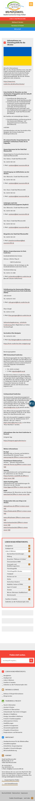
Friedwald (10, 574)
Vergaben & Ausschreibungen (13, 748)
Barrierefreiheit (6, 793)
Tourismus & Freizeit (17, 25)
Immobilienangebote (10, 743)
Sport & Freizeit (12, 587)
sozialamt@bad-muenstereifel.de (19, 165)
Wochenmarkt (11, 595)
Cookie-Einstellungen (16, 798)
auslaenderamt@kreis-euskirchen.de (19, 276)
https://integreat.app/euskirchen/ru (15, 440)
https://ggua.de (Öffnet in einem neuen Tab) (17, 487)
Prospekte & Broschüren (11, 730)
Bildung (9, 556)
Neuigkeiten (9, 546)
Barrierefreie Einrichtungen (15, 554)
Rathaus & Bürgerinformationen (13, 694)
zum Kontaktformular (11, 783)
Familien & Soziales (11, 599)
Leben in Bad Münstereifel (17, 19)
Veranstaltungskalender (11, 728)
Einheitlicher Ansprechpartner (13, 746)
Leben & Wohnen (10, 551)
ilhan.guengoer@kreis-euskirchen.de (19, 315)
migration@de (18, 371)
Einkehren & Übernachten (12, 709)
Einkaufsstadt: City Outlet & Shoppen (15, 712)
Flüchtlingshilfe (12, 568)
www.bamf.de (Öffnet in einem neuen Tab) (16, 494)
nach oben (27, 798)
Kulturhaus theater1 (13, 582)
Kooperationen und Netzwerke (13, 732)
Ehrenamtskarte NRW (14, 562)
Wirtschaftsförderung (10, 750)
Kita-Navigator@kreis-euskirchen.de (19, 340)
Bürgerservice (8, 696)
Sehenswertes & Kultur (11, 721)
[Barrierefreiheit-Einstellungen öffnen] (32, 403)
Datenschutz (16, 793)
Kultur (9, 579)
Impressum (24, 793)
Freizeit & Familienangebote (12, 719)
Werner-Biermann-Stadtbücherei (17, 592)
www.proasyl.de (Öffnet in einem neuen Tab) (17, 457)
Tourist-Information (10, 705)
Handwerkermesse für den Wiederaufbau (16, 741)
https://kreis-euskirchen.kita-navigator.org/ (17, 343)
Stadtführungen (8, 723)
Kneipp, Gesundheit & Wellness (13, 716)
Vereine (9, 590)
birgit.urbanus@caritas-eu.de (13, 422)
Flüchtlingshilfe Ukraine (14, 571)
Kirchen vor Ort (12, 576)
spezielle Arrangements (11, 725)
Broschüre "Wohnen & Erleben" (16, 559)
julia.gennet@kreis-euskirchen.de (19, 302)
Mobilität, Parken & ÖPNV (15, 584)
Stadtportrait (9, 548)
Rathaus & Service (17, 22)
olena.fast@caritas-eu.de (11, 407)
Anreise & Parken (9, 707)
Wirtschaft (17, 29)
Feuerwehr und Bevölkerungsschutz (13, 565)
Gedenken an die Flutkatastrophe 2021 (17, 602)
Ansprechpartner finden (11, 780)
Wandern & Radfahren (10, 714)
